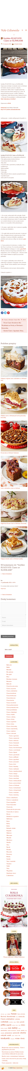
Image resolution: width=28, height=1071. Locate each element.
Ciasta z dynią (10, 719)
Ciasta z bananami (14, 743)
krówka (2, 1028)
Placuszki (9, 852)
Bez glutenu (10, 672)
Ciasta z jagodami (14, 759)
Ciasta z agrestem (14, 736)
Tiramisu (9, 864)
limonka (5, 1028)
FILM (9, 103)
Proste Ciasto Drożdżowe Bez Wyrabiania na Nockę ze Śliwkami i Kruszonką (12, 325)
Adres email (8, 649)
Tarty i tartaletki (11, 861)
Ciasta (15, 319)
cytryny (17, 1019)
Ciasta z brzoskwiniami (15, 747)
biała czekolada (21, 1014)
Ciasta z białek (11, 714)
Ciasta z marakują (14, 776)
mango (19, 1028)
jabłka (3, 1024)
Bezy (8, 677)
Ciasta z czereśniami (14, 750)
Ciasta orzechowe (11, 703)
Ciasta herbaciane (11, 695)
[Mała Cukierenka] (10, 30)
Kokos (8, 826)
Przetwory (9, 854)
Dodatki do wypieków (13, 816)
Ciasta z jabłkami (13, 757)
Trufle (8, 866)
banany (14, 1013)
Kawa (8, 821)
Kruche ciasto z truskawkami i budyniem (13, 1056)
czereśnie (11, 1022)
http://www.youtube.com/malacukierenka (10, 109)
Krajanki (9, 830)
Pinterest (8, 312)
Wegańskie (10, 871)
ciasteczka (21, 1016)
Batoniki (9, 669)
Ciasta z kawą (10, 724)
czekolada (4, 1021)
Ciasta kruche (10, 700)
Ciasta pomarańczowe (12, 707)
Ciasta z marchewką (12, 728)
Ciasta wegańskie (11, 802)
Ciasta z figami (13, 752)
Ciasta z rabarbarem (12, 797)
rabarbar (23, 1033)
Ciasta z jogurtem (11, 721)
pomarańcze (8, 1033)
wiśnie (17, 1038)
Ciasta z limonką (13, 766)
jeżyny (13, 1025)
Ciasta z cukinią (11, 717)
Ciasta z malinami (14, 769)
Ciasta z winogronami (15, 790)
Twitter (5, 312)
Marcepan (9, 835)
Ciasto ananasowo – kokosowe (10, 1063)
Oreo (8, 845)
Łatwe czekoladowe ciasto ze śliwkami (10, 488)
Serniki (8, 859)
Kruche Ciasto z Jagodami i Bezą (13, 331)
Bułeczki (9, 684)
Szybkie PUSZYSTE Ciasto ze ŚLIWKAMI (13, 39)
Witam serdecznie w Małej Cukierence (14, 957)
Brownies (9, 681)
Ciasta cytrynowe (11, 688)
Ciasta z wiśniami (14, 792)
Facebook (2, 312)
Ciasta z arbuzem (13, 740)
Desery (8, 814)
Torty (8, 868)
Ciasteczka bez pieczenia (13, 809)
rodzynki (3, 1035)
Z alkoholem (10, 875)
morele (18, 1030)
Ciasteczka (10, 807)
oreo (26, 1030)
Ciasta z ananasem (14, 738)
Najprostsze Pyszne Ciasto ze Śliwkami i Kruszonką (13, 523)
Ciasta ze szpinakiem (12, 800)
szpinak (13, 1035)
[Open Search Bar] (22, 30)
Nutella (9, 842)
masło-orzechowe (12, 1030)
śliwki (24, 319)
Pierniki (9, 849)
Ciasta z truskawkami (15, 788)
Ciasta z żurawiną (14, 795)
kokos (23, 1025)
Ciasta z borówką (13, 745)
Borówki (3, 1016)
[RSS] (3, 1068)
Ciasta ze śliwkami (8, 319)
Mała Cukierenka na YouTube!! (8, 99)
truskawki (5, 1038)
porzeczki (16, 1033)
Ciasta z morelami (14, 778)
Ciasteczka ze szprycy (13, 812)
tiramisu (16, 1035)
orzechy (2, 1033)
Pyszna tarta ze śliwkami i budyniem (10, 453)
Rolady (8, 856)
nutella (22, 1030)
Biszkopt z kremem (12, 679)
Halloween (9, 819)
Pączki (8, 847)
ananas (8, 1014)
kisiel (19, 1025)
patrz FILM (23, 249)
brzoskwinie (11, 1016)
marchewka (4, 1030)
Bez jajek (9, 674)
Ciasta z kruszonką (12, 726)
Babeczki (9, 665)
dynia (18, 1022)
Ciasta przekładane (12, 710)
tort (19, 1035)
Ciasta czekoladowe (12, 691)
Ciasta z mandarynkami (15, 771)
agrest (6, 1014)
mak (9, 1028)
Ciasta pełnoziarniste (12, 705)
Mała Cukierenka (17, 1068)
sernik (9, 1035)
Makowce (9, 833)
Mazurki (9, 838)
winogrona (12, 1038)
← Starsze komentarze (6, 574)
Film (19, 319)
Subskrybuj (3, 107)
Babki (8, 667)
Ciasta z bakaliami (12, 712)
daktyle (15, 1022)
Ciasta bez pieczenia (12, 686)
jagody (9, 1025)
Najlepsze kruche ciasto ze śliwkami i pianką (12, 559)
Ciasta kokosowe (11, 698)
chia (17, 1016)
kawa (17, 1025)
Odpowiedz (3, 588)
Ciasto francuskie (11, 804)
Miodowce (9, 840)
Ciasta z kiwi (12, 764)
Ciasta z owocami (11, 733)
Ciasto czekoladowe (7, 1019)
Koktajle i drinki (11, 828)
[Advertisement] (14, 15)
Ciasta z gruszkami (14, 755)
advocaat (2, 1014)
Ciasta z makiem (11, 731)
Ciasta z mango (13, 773)
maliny (15, 1027)
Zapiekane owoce (11, 873)
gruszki (22, 1022)
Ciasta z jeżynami (14, 762)
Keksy (8, 823)
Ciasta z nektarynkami (15, 780)
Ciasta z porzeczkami (15, 783)
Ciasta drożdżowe (11, 693)
